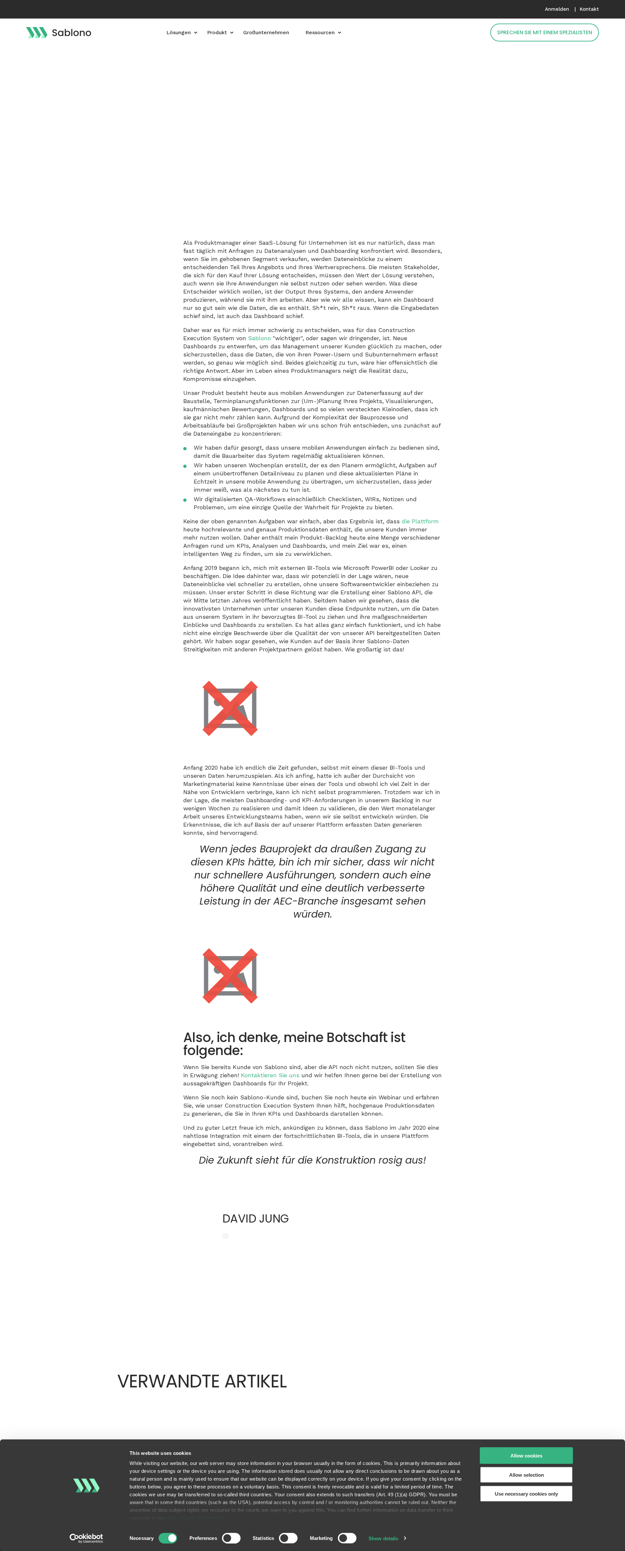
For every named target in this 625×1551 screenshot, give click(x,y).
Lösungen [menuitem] (178, 32)
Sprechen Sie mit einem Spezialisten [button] (544, 32)
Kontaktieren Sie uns (270, 1075)
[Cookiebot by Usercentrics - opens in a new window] (86, 1538)
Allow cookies (526, 1455)
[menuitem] (557, 9)
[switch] (231, 1538)
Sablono (259, 338)
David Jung (144, 121)
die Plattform (420, 521)
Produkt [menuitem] (217, 32)
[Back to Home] (58, 32)
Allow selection (526, 1474)
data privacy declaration (195, 1518)
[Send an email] (225, 1236)
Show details (383, 1538)
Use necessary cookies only (526, 1494)
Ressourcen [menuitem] (320, 32)
